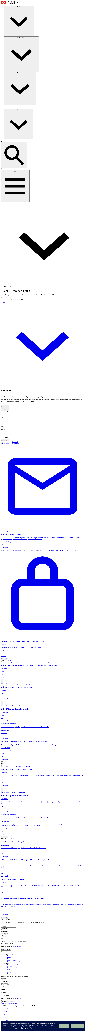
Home (5, 204)
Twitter (6, 1020)
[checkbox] (1, 945)
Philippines (3, 430)
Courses (9, 966)
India (2, 418)
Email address (5, 928)
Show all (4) (10, 838)
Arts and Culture (11, 960)
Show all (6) (15, 442)
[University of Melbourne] (9, 1003)
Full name (4, 925)
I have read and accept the (8, 946)
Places (19, 6)
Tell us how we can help (7, 942)
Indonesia (3, 421)
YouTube (6, 1011)
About (18, 109)
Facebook (6, 1017)
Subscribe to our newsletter (8, 943)
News (8, 969)
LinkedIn (6, 1008)
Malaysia (3, 427)
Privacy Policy (18, 946)
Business (9, 955)
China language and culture (14, 961)
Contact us (10, 972)
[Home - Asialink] (9, 3)
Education (10, 958)
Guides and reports (12, 968)
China (2, 415)
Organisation (4, 935)
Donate (9, 974)
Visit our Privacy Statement (15, 1028)
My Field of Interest (6, 984)
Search (2, 141)
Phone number (4, 931)
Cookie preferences (77, 1026)
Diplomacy (10, 957)
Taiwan (3, 433)
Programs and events (12, 964)
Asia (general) (4, 412)
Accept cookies (64, 1026)
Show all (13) (8, 660)
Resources (19, 73)
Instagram (6, 1014)
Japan (2, 424)
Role (2, 938)
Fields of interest (21, 37)
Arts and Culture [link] (8, 286)
